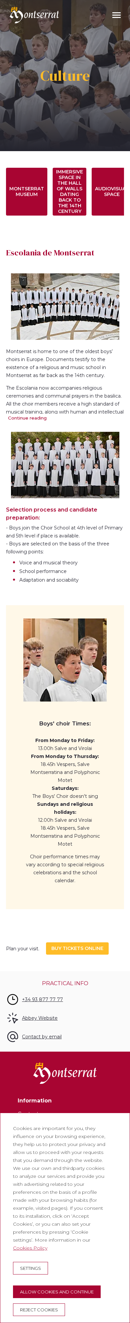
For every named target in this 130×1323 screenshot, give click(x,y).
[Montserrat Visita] (34, 15)
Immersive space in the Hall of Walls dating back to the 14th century (69, 191)
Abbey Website (40, 1018)
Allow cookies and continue (57, 1291)
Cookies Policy (30, 1248)
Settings (30, 1268)
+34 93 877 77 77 (42, 999)
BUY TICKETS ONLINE (77, 948)
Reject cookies (39, 1309)
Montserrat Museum (26, 191)
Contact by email (42, 1037)
